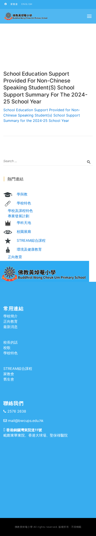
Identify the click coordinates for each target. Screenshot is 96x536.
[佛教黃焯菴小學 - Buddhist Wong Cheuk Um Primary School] (25, 16)
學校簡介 (10, 316)
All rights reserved (45, 526)
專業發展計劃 (18, 216)
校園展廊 (24, 231)
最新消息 (10, 326)
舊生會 (8, 379)
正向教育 (15, 257)
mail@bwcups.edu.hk (26, 420)
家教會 (14, 4)
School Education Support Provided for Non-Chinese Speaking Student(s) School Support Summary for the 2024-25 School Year (41, 115)
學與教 (22, 194)
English (26, 4)
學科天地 (24, 222)
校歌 (6, 347)
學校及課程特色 (20, 210)
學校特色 (24, 203)
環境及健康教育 (29, 249)
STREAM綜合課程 (31, 240)
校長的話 (10, 342)
